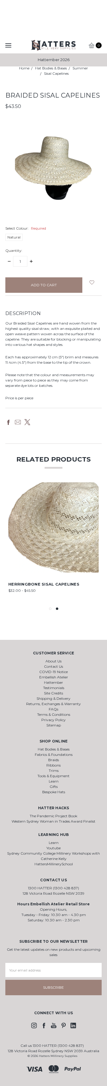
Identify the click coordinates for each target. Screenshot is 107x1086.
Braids (53, 760)
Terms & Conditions (53, 714)
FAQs (53, 709)
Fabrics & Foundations (54, 754)
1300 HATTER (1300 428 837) (53, 888)
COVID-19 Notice (53, 672)
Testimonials (53, 688)
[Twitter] (27, 422)
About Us (53, 661)
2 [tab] (57, 609)
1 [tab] (50, 609)
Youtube (53, 848)
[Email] (18, 422)
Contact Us (53, 666)
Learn (54, 781)
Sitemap (53, 725)
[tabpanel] (53, 542)
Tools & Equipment (53, 776)
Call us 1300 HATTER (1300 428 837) (52, 1045)
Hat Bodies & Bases (54, 749)
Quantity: (13, 250)
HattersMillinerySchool (53, 864)
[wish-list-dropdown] (92, 282)
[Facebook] (8, 422)
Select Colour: (25, 228)
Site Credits (53, 693)
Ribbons (53, 765)
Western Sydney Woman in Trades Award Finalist (53, 821)
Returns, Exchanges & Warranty (53, 704)
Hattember (53, 682)
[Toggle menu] (8, 45)
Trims (54, 770)
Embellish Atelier (53, 677)
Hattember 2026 (54, 59)
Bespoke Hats (53, 792)
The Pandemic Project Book (53, 816)
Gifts (54, 786)
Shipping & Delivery (53, 698)
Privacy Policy (53, 720)
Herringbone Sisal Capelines (43, 584)
